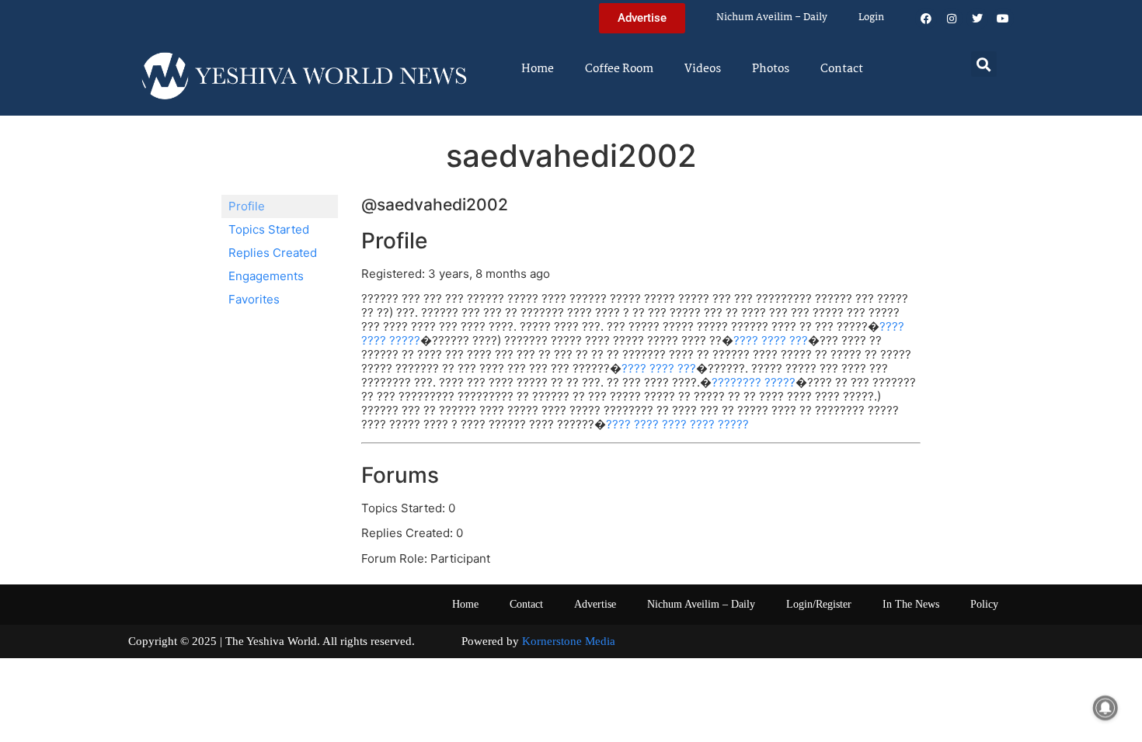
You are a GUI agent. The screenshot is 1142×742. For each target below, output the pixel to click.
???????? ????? (754, 382)
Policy (984, 604)
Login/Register (818, 604)
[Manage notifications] (1105, 707)
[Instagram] (952, 18)
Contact (841, 69)
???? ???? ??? (770, 340)
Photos (770, 69)
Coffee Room (619, 69)
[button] (984, 64)
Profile (246, 206)
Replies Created (272, 252)
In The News (911, 604)
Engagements (266, 276)
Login (871, 17)
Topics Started (268, 229)
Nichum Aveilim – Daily (771, 17)
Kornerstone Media (568, 641)
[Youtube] (1003, 18)
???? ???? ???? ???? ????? (677, 424)
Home (537, 69)
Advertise (595, 604)
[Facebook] (926, 18)
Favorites (254, 299)
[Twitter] (977, 18)
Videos (702, 69)
